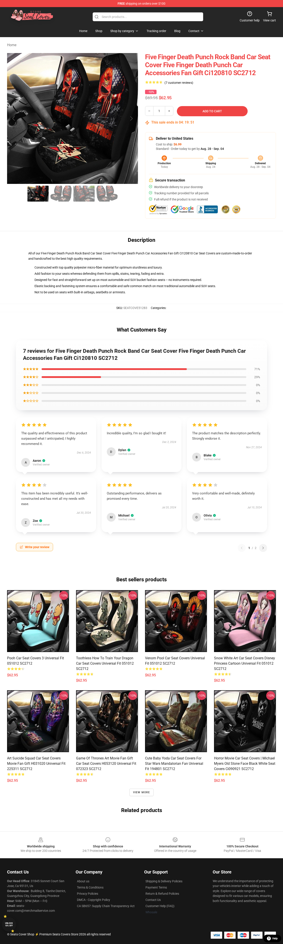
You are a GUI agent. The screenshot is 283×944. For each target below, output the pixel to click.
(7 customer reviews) (178, 82)
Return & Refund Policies (162, 893)
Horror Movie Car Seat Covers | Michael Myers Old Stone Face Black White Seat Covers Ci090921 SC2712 (244, 763)
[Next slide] (131, 118)
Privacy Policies (87, 893)
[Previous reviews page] (242, 548)
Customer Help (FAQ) (159, 906)
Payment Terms (156, 887)
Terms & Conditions (90, 887)
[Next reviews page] (263, 548)
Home (11, 45)
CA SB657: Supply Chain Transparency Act (106, 906)
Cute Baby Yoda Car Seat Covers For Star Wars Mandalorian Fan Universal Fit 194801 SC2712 (174, 763)
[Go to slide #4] (107, 194)
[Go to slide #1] (38, 194)
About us (83, 881)
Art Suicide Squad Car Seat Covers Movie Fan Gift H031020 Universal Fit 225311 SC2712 (36, 763)
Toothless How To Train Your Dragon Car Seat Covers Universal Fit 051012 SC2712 (105, 663)
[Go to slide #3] (84, 194)
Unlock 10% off (9, 924)
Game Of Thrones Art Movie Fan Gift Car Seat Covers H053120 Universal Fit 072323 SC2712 (106, 763)
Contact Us (153, 900)
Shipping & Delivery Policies (163, 881)
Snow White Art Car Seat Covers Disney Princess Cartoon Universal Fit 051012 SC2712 (244, 663)
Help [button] (275, 938)
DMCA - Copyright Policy (93, 900)
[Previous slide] (14, 118)
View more (141, 792)
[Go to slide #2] (61, 194)
